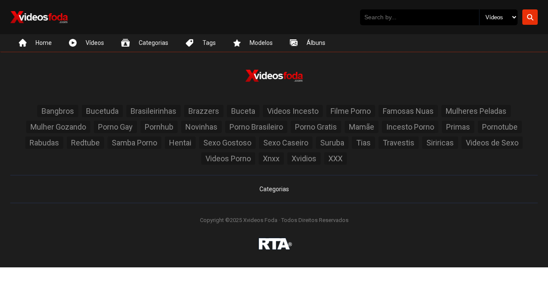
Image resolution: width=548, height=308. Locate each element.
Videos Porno (228, 158)
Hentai (180, 142)
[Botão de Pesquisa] (530, 17)
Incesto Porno (410, 126)
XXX (335, 158)
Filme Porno (351, 111)
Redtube (85, 142)
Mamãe (361, 126)
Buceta (243, 111)
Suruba (332, 142)
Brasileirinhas (153, 111)
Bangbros (58, 111)
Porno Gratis (316, 126)
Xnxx (271, 158)
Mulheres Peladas (476, 111)
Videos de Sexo (492, 142)
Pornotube (500, 126)
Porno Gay (115, 126)
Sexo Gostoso (227, 142)
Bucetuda (102, 111)
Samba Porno (134, 142)
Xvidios (304, 158)
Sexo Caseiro (285, 142)
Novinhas (201, 126)
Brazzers (203, 111)
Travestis (398, 142)
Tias (363, 142)
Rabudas (44, 142)
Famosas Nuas (408, 111)
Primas (458, 126)
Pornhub (159, 126)
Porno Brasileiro (256, 126)
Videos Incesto (293, 111)
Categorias (274, 189)
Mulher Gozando (58, 126)
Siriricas (440, 142)
